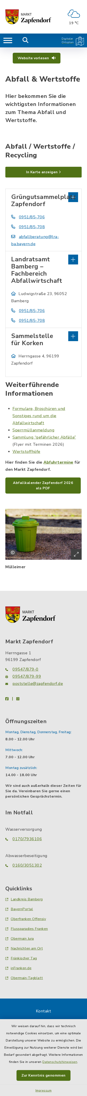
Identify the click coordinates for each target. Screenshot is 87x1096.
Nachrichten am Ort (27, 948)
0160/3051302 (27, 865)
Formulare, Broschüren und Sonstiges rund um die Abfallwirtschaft (38, 416)
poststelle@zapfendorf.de (37, 683)
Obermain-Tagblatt (27, 978)
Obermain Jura (22, 938)
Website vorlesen (34, 58)
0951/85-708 (32, 227)
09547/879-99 (26, 676)
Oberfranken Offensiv (28, 919)
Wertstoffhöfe (26, 451)
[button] (43, 196)
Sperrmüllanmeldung (33, 430)
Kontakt (43, 1011)
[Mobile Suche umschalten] (25, 40)
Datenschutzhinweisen (59, 1062)
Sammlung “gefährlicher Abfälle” (44, 437)
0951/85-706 (32, 217)
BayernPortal (22, 909)
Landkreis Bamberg (27, 899)
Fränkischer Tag (24, 958)
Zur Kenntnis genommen (43, 1075)
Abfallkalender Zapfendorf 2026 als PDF (43, 485)
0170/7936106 (27, 839)
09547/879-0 (25, 669)
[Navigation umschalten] (8, 40)
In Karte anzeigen (42, 172)
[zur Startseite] (28, 16)
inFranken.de (21, 968)
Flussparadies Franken (29, 928)
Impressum (43, 1090)
